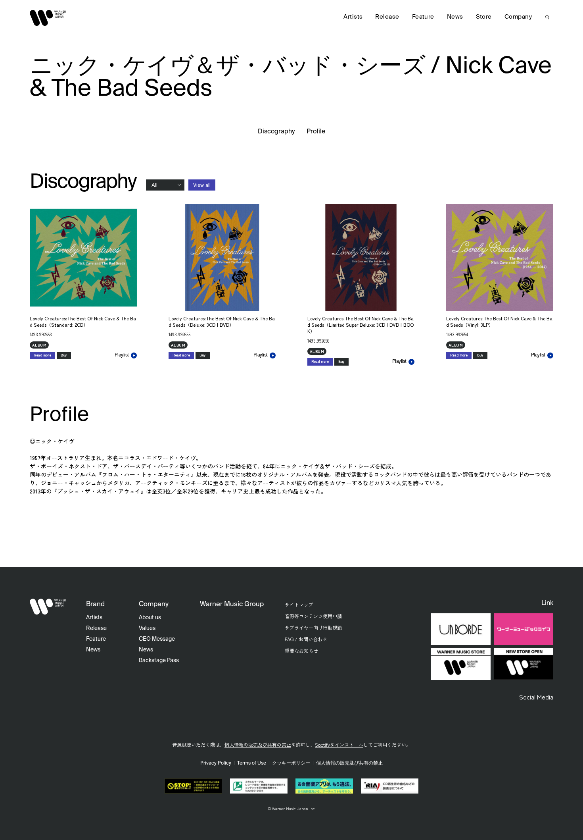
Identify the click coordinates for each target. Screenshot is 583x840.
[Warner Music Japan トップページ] (48, 18)
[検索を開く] (547, 17)
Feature (423, 17)
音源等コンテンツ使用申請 (313, 616)
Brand (95, 604)
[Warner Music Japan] (48, 607)
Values (147, 628)
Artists (352, 17)
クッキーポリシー (291, 763)
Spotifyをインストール (339, 744)
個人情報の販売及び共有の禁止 (257, 744)
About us (150, 617)
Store (484, 17)
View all (202, 185)
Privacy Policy (215, 763)
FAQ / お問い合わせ (306, 639)
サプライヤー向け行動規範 (313, 627)
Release (387, 17)
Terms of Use (251, 763)
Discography (276, 132)
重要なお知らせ (301, 650)
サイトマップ (299, 604)
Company (518, 17)
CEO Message (157, 639)
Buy (64, 355)
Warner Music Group (232, 604)
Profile (316, 132)
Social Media (536, 696)
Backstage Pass (159, 660)
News (455, 17)
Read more (42, 355)
